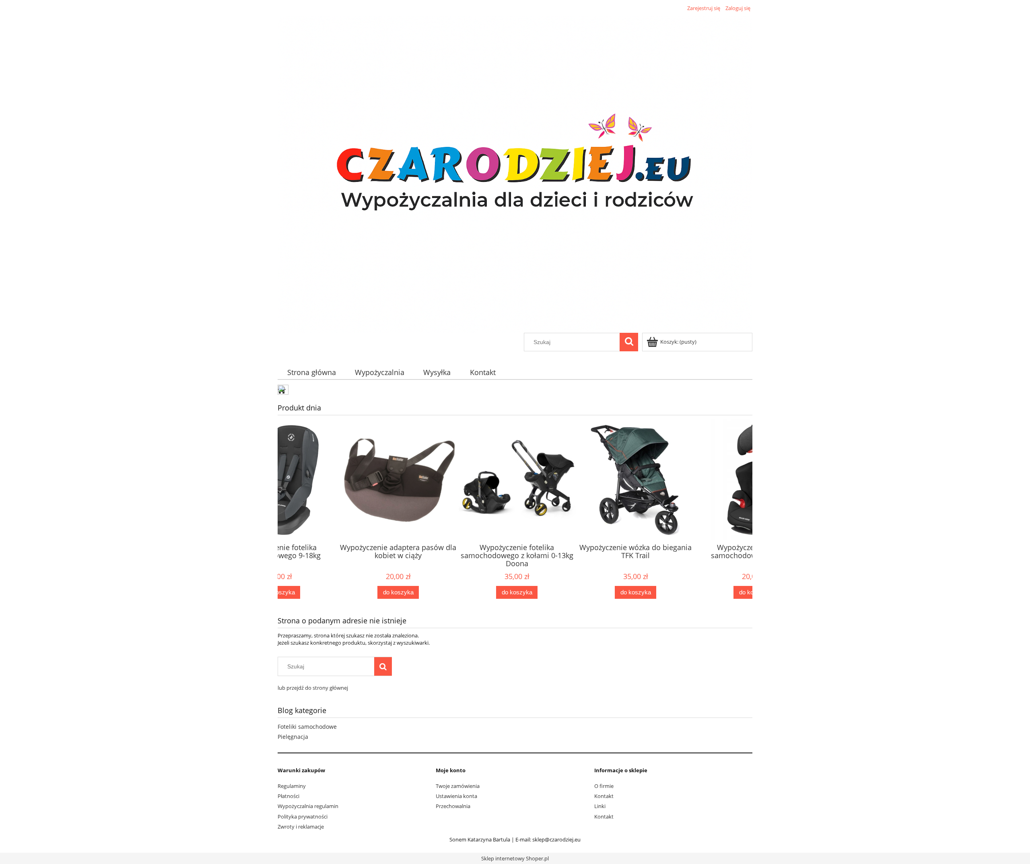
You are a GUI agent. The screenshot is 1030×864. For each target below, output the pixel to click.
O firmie (604, 786)
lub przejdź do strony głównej (313, 687)
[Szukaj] (629, 342)
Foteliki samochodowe (307, 726)
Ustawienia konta (456, 796)
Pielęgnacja (293, 736)
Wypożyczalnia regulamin (308, 806)
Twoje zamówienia (458, 786)
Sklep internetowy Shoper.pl (515, 858)
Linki (600, 806)
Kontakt (604, 796)
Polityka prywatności (303, 816)
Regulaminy (292, 786)
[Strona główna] (515, 173)
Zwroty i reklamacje (301, 826)
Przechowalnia (453, 806)
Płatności (288, 796)
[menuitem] (311, 372)
